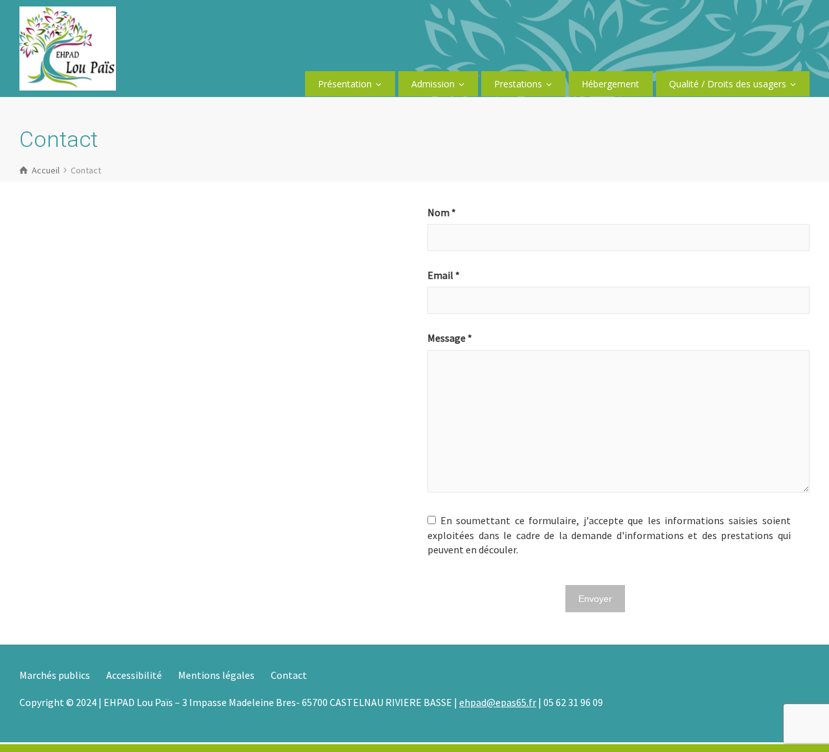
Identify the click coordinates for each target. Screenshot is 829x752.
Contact (289, 675)
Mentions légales (216, 675)
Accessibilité (134, 675)
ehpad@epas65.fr (497, 702)
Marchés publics (54, 675)
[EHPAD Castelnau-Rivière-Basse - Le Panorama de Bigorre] (67, 47)
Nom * (441, 212)
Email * (443, 275)
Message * (449, 337)
